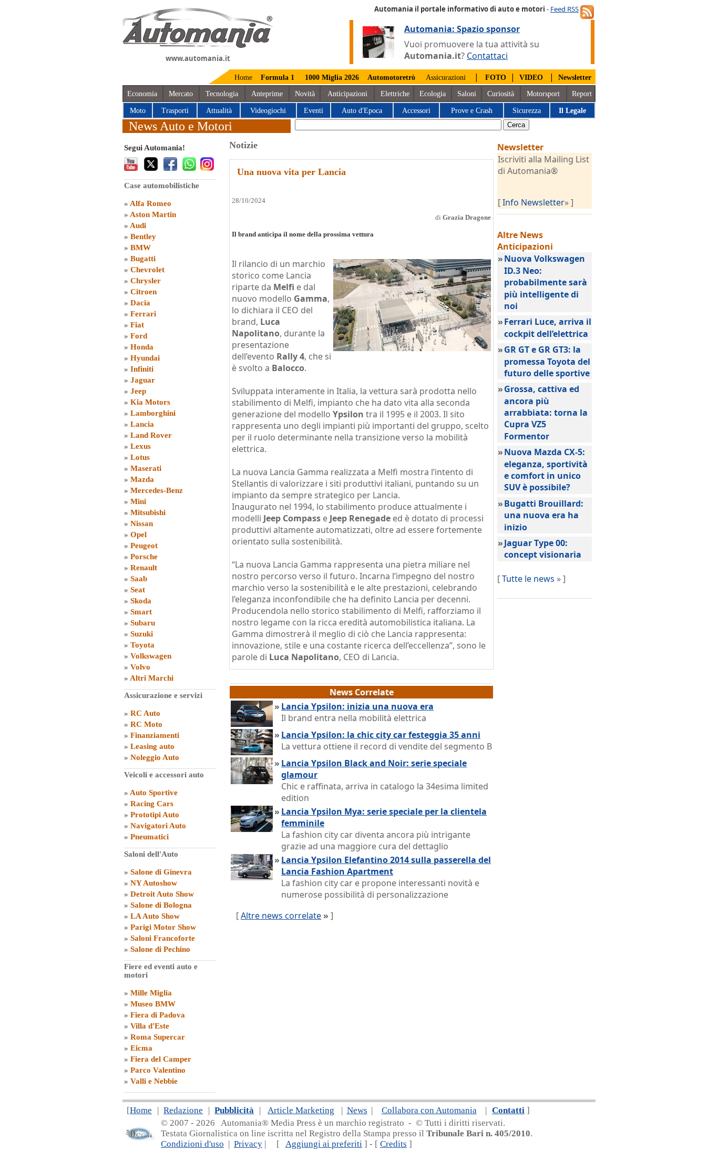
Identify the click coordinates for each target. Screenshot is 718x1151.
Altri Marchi (151, 678)
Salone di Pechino (160, 949)
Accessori (416, 111)
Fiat (137, 325)
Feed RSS (564, 9)
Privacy (248, 1144)
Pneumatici (149, 837)
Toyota (142, 645)
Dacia (140, 303)
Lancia (142, 424)
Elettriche (395, 94)
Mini (138, 501)
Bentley (143, 236)
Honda (141, 347)
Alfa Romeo (150, 203)
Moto (138, 111)
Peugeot (144, 545)
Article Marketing (301, 1110)
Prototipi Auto (154, 814)
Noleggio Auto (154, 757)
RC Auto (145, 713)
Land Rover (151, 435)
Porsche (144, 556)
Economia (142, 94)
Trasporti (175, 111)
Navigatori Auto (158, 825)
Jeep (138, 391)
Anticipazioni (347, 94)
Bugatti (143, 258)
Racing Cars (151, 803)
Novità (305, 94)
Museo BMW (153, 1004)
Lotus (140, 457)
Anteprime (267, 94)
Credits (393, 1144)
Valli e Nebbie (154, 1081)
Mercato (181, 94)
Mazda (142, 479)
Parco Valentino (158, 1070)
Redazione (183, 1110)
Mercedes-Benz (156, 490)
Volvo (140, 667)
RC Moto (146, 724)
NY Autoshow (153, 883)
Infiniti (141, 369)
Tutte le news (528, 578)
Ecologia (432, 94)
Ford (138, 336)
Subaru (142, 623)
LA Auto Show (155, 916)
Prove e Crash (472, 111)
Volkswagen (150, 656)
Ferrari (143, 314)
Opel (138, 534)
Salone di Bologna (161, 905)
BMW (140, 247)
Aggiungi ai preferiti (323, 1144)
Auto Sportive (154, 792)
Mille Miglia (151, 993)
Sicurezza (526, 111)
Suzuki (141, 634)
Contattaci (487, 55)
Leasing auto (152, 746)
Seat (137, 589)
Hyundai (145, 358)
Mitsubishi (148, 512)
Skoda (140, 601)
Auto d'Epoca (362, 111)
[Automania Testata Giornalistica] (197, 45)
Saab (138, 578)
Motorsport (543, 94)
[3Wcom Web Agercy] (139, 1138)
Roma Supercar (157, 1037)
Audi (138, 225)
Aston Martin (153, 214)
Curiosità (500, 94)
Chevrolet (147, 269)
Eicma (141, 1048)
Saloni (466, 94)
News (357, 1110)
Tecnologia (222, 94)
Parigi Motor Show (163, 927)
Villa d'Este (149, 1026)
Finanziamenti (154, 735)
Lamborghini (153, 413)
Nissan (141, 523)
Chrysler (145, 280)
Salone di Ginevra (161, 872)
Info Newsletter (533, 202)
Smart (141, 612)
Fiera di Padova (157, 1015)
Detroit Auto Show (162, 894)
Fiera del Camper (160, 1059)
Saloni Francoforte (162, 938)
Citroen (143, 291)
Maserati (145, 468)
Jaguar (142, 380)
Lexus (140, 446)
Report (582, 94)
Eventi (313, 111)
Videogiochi (268, 111)
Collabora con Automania (429, 1110)
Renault (143, 567)
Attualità (219, 111)
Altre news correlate (281, 915)
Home (243, 77)
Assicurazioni (446, 77)
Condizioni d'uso (192, 1144)
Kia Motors (150, 402)
